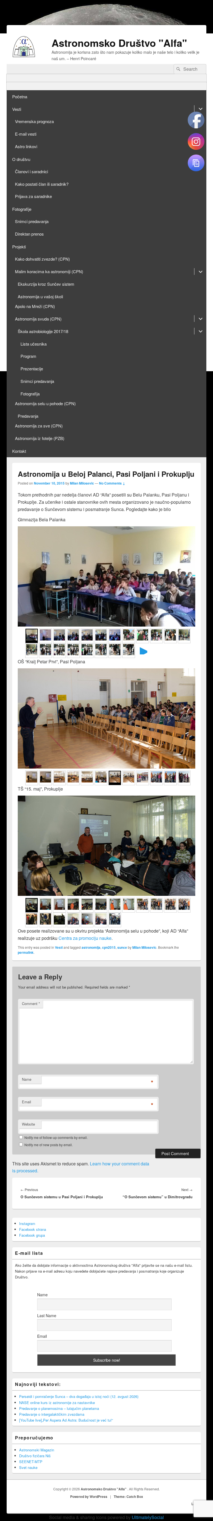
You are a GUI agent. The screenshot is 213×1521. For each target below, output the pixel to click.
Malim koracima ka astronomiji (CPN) (49, 271)
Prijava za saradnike (33, 196)
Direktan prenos (29, 234)
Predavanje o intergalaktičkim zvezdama (51, 1414)
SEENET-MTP (30, 1461)
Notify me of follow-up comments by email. (56, 1137)
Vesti (16, 109)
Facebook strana (32, 1229)
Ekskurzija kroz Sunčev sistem (46, 284)
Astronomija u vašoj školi (40, 296)
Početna (19, 96)
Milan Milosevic (82, 483)
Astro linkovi (26, 146)
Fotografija (30, 394)
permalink (26, 952)
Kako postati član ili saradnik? (42, 184)
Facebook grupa (32, 1235)
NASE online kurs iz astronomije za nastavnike (57, 1402)
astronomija (91, 947)
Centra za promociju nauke (85, 938)
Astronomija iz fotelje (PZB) (39, 438)
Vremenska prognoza (34, 121)
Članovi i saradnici (31, 171)
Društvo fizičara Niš (35, 1455)
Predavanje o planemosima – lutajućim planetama (59, 1408)
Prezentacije (32, 368)
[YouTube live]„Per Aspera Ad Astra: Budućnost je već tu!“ (66, 1420)
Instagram (27, 1223)
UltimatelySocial (148, 1517)
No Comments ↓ (112, 483)
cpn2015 (109, 947)
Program (28, 356)
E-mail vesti (25, 134)
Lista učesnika (34, 344)
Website (28, 1124)
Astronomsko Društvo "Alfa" (119, 42)
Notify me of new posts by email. (48, 1144)
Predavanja (28, 416)
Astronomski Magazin (36, 1449)
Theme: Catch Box (128, 1496)
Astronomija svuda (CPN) (38, 319)
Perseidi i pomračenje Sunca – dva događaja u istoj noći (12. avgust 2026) (78, 1396)
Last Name (46, 1315)
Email (26, 1101)
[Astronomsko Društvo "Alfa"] (24, 55)
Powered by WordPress (88, 1496)
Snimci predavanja (32, 221)
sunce (122, 947)
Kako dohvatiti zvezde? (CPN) (42, 259)
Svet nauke (28, 1467)
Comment (31, 1003)
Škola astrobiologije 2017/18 (43, 331)
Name (26, 1079)
